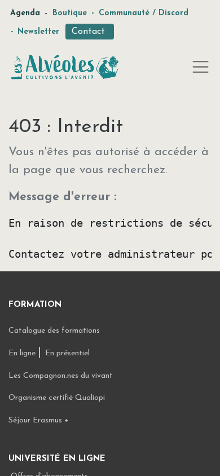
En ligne (23, 353)
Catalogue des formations (54, 331)
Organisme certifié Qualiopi (56, 398)
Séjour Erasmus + (38, 420)
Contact (90, 31)
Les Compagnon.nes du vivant (60, 376)
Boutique (69, 13)
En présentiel (67, 353)
